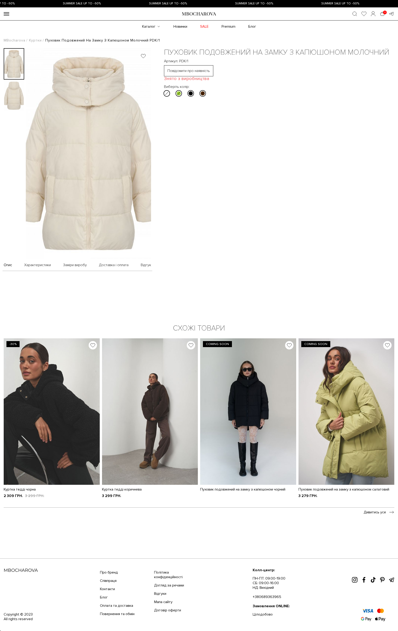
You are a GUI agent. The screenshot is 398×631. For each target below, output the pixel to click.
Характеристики (37, 256)
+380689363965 (267, 588)
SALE (204, 19)
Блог (252, 19)
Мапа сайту (163, 593)
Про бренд (109, 563)
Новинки (180, 19)
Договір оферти (167, 601)
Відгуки (160, 585)
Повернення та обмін (117, 605)
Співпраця (108, 572)
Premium (228, 19)
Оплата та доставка (116, 597)
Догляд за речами (169, 576)
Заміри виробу (75, 256)
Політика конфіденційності (168, 566)
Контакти (107, 580)
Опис (8, 256)
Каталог (148, 19)
